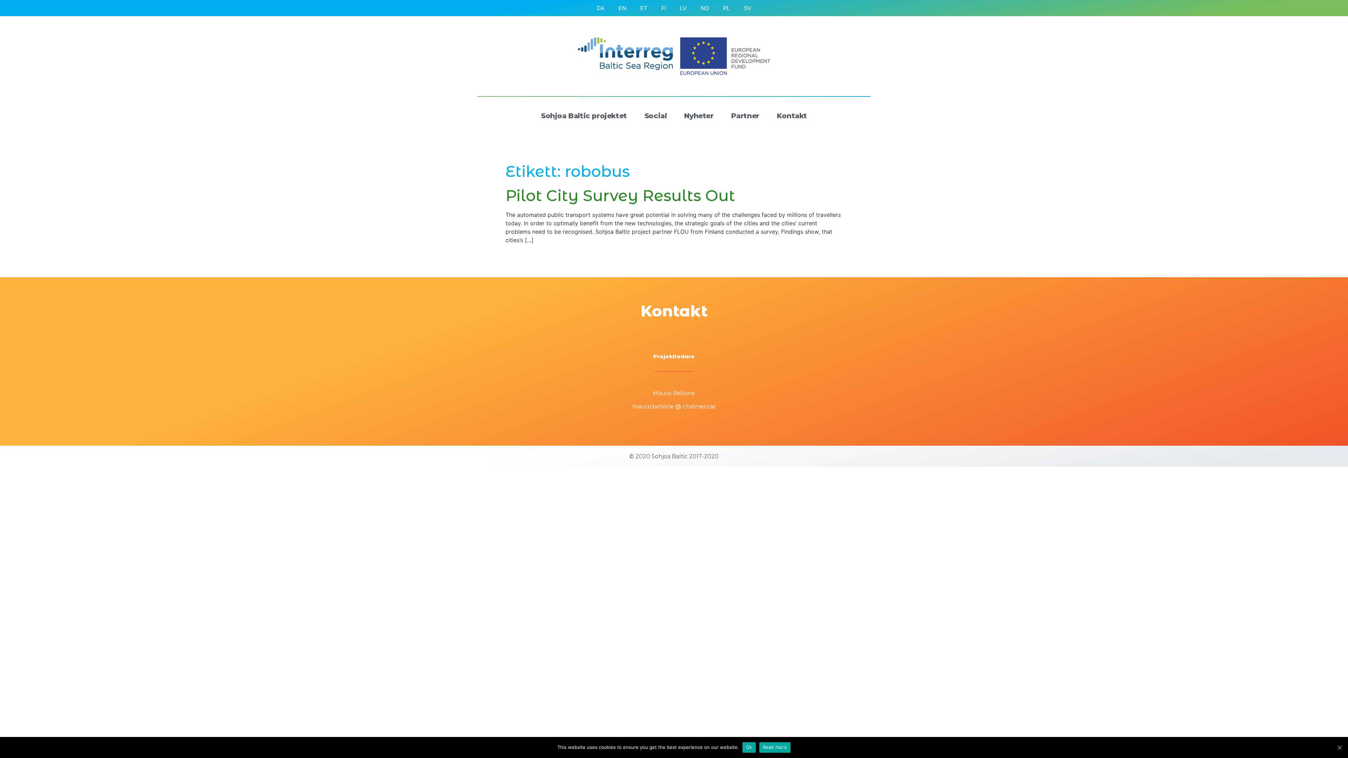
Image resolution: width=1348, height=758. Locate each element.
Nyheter (698, 116)
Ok (749, 747)
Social (656, 116)
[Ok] (1339, 747)
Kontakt (792, 116)
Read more (775, 747)
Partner (745, 116)
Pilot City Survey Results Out (620, 195)
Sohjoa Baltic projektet (584, 116)
